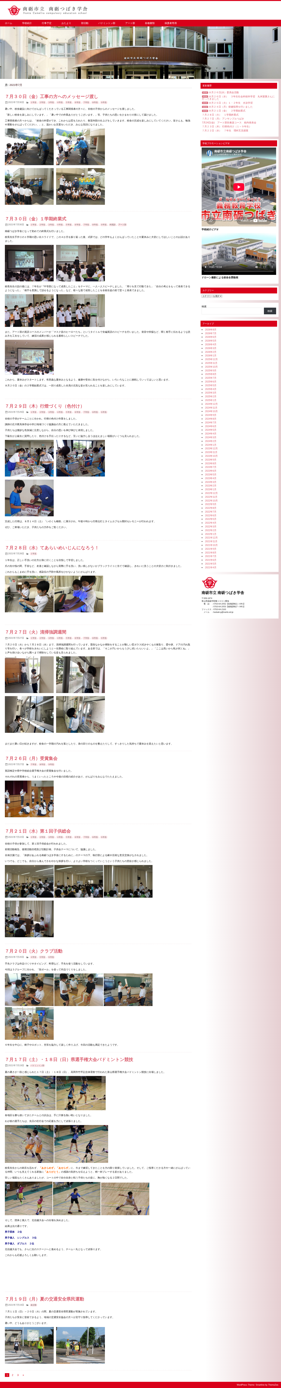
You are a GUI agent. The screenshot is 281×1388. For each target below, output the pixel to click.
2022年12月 (211, 493)
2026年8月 (210, 329)
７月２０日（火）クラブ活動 (33, 951)
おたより (66, 23)
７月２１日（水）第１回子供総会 (38, 831)
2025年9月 (210, 370)
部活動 (84, 23)
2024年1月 (210, 444)
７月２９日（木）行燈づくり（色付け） (45, 406)
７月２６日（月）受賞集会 (31, 758)
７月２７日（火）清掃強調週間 (35, 632)
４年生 (60, 102)
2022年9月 (210, 504)
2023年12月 (211, 448)
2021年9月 (210, 548)
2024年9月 (210, 415)
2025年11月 (211, 363)
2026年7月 (210, 333)
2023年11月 (211, 452)
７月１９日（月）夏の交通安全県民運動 (44, 1299)
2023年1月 (210, 489)
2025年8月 (210, 374)
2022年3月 (210, 526)
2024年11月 (211, 407)
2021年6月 (210, 560)
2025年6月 (210, 381)
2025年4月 (210, 389)
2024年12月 (211, 404)
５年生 (69, 102)
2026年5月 (210, 340)
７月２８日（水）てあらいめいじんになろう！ (52, 547)
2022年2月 (210, 530)
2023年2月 (210, 485)
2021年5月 (210, 563)
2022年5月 (210, 519)
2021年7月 (210, 556)
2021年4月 (210, 567)
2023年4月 (210, 478)
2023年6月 (210, 470)
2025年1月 (210, 400)
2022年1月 (210, 534)
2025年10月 (211, 366)
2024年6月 (210, 426)
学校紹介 (27, 23)
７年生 (86, 102)
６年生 (77, 102)
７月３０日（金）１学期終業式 (35, 218)
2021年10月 (211, 545)
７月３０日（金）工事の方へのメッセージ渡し (51, 96)
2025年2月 (210, 396)
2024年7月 (210, 422)
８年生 (95, 102)
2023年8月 (210, 463)
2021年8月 (210, 552)
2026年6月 (210, 337)
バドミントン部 (106, 23)
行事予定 (47, 23)
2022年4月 (210, 522)
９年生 (104, 102)
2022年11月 (211, 496)
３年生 (51, 102)
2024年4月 (210, 433)
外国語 (112, 225)
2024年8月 (210, 418)
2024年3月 (210, 437)
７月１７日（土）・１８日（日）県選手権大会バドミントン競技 (69, 1059)
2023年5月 (210, 474)
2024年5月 (210, 429)
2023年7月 (210, 467)
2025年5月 (210, 385)
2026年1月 (210, 355)
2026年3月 (210, 348)
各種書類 (150, 23)
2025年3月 (210, 392)
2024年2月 (210, 441)
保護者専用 (171, 23)
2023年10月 (211, 456)
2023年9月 (210, 459)
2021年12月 (211, 537)
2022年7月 (210, 511)
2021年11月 (211, 541)
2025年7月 (210, 377)
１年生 (33, 102)
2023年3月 (210, 482)
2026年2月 (210, 352)
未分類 (33, 1305)
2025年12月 (211, 359)
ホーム (8, 23)
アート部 (130, 23)
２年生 (42, 102)
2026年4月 (210, 344)
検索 (204, 306)
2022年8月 (210, 508)
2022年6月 (210, 515)
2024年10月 (211, 411)
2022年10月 (211, 500)
